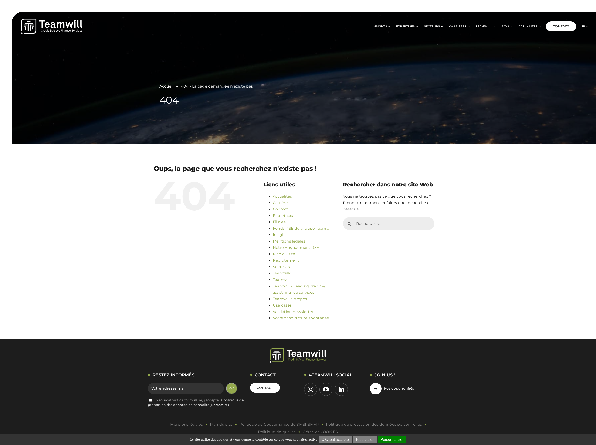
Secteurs (281, 267)
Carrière (280, 203)
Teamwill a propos (290, 299)
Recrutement (286, 260)
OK (231, 388)
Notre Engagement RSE (296, 247)
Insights (280, 235)
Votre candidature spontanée (301, 318)
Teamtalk (282, 273)
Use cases (282, 305)
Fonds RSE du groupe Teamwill (303, 228)
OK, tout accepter (336, 440)
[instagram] (310, 389)
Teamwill (281, 279)
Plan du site (284, 254)
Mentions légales (289, 241)
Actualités (282, 196)
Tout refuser (365, 440)
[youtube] (325, 389)
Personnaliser (391, 440)
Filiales (279, 222)
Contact (280, 209)
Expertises (283, 215)
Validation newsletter (293, 312)
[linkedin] (341, 389)
